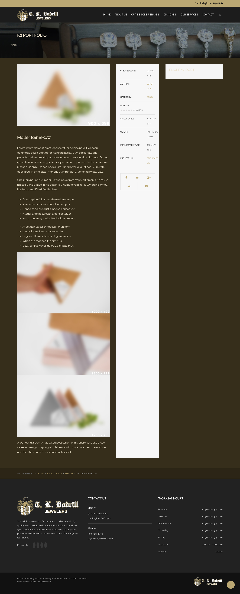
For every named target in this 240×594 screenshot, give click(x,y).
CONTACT (208, 14)
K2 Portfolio (54, 473)
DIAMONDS (170, 14)
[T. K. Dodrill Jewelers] (38, 13)
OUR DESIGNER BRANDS (145, 14)
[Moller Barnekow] (63, 94)
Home (40, 473)
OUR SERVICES (189, 14)
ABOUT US (121, 14)
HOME (107, 14)
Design (150, 97)
